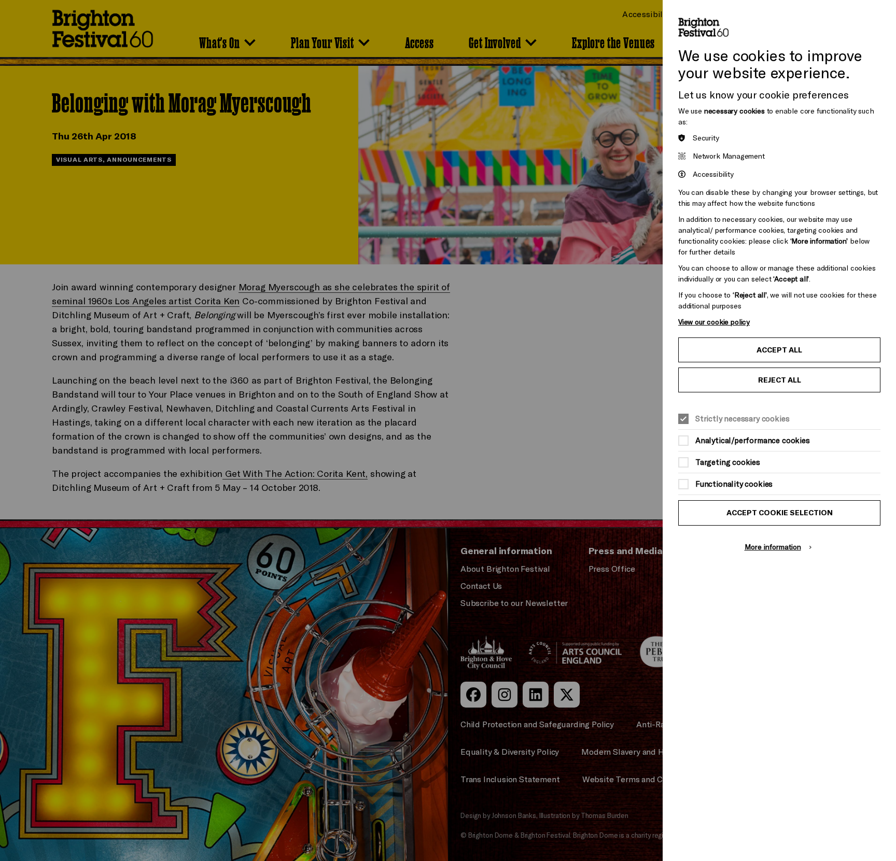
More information (773, 546)
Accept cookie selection (779, 512)
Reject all (779, 380)
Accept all (779, 350)
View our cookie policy (714, 321)
